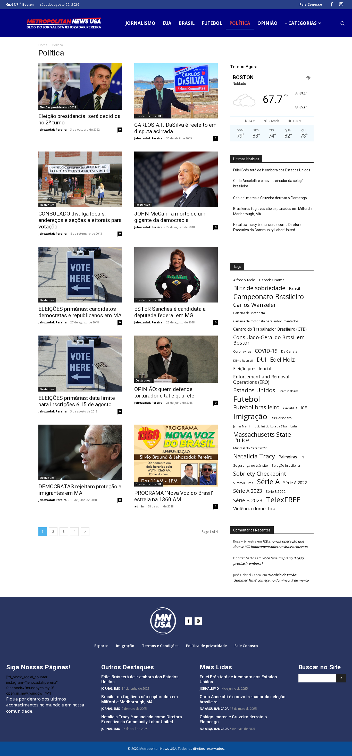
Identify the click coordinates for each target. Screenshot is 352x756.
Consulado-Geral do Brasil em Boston (269, 340)
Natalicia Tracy (254, 456)
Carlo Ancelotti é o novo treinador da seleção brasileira (269, 183)
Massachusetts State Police (262, 437)
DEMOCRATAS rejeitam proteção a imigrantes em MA (79, 489)
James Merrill (242, 426)
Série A (268, 481)
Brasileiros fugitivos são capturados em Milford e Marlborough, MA (273, 211)
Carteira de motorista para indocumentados (265, 321)
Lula (293, 426)
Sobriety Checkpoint (259, 473)
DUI (261, 359)
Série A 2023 (247, 491)
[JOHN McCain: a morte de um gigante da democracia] (176, 179)
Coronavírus (242, 351)
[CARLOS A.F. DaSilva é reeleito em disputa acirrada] (176, 90)
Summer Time (243, 483)
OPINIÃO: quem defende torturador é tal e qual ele (164, 392)
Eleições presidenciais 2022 (58, 107)
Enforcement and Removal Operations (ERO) (261, 379)
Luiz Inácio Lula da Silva (271, 426)
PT (303, 457)
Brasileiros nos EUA (149, 116)
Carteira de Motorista (249, 313)
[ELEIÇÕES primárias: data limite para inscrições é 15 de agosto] (80, 363)
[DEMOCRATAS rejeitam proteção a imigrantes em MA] (80, 452)
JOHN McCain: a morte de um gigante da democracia (169, 217)
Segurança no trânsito (250, 465)
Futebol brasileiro (256, 407)
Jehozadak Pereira (52, 129)
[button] (342, 23)
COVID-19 (266, 350)
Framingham (288, 391)
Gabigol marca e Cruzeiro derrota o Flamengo (270, 198)
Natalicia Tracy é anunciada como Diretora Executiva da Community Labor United (267, 227)
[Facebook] (332, 4)
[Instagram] (341, 4)
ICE (304, 408)
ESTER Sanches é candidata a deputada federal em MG (170, 312)
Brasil (294, 288)
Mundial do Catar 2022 (250, 448)
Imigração (250, 416)
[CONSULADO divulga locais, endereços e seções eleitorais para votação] (80, 179)
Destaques (47, 205)
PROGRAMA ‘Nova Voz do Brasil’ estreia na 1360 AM (173, 496)
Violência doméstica (254, 508)
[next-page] (85, 531)
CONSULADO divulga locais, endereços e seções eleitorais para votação (80, 220)
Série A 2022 (295, 483)
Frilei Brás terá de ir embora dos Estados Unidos (271, 170)
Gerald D (290, 408)
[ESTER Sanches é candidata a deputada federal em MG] (176, 275)
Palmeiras (288, 457)
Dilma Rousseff (243, 360)
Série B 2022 (276, 491)
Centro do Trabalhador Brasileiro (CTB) (270, 329)
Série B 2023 (247, 500)
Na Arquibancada (214, 708)
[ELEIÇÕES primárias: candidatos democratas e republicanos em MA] (80, 275)
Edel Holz (282, 359)
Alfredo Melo (244, 279)
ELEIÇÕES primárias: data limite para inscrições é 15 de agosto (76, 401)
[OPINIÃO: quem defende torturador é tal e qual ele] (176, 359)
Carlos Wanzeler (254, 304)
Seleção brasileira (286, 465)
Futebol (246, 399)
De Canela (289, 351)
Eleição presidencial (252, 368)
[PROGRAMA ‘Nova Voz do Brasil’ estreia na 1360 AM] (176, 456)
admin (139, 506)
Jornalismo (110, 688)
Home (42, 45)
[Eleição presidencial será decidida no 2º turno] (80, 86)
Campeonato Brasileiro (268, 296)
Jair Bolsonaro (281, 418)
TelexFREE (283, 499)
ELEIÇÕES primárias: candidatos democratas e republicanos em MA (80, 312)
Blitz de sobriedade (259, 288)
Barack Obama (271, 279)
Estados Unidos (254, 390)
